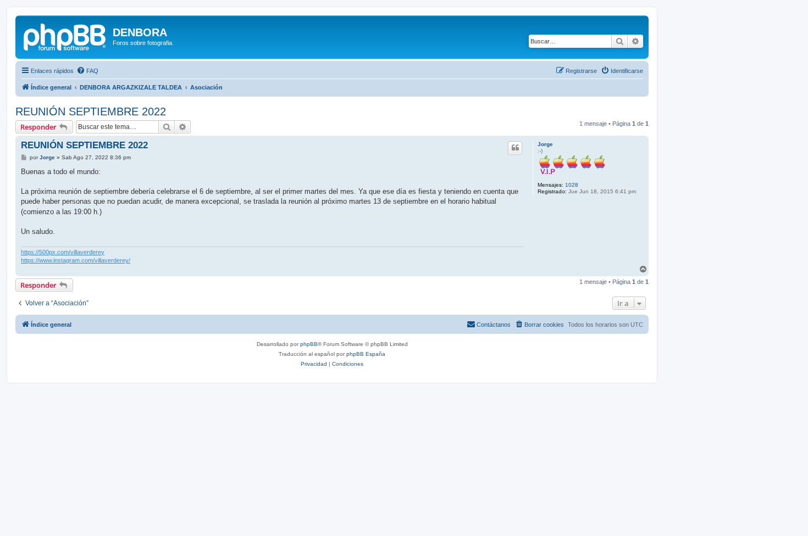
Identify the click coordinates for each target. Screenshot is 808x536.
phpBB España (365, 354)
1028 (571, 185)
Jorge (545, 144)
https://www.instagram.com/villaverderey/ (75, 260)
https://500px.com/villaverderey (62, 252)
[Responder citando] (515, 147)
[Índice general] (65, 35)
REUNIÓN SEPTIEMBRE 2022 (90, 111)
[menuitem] (87, 70)
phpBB (309, 344)
